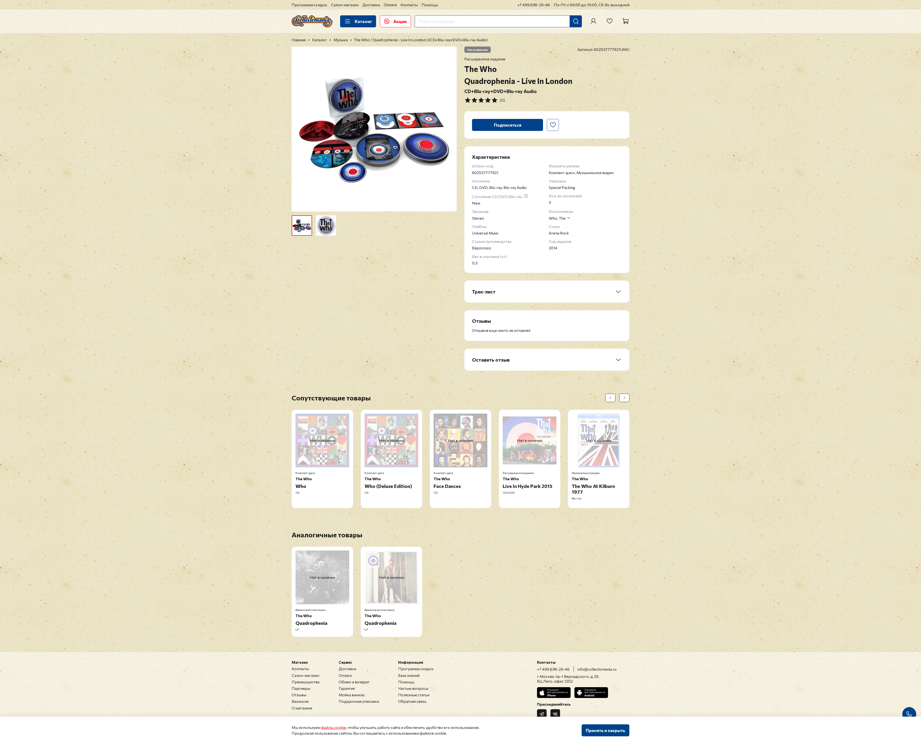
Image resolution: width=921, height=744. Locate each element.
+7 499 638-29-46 (533, 4)
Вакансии (300, 701)
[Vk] (555, 714)
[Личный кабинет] (593, 21)
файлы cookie (333, 727)
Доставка (371, 4)
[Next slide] (449, 129)
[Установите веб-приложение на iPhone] (554, 692)
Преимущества (305, 682)
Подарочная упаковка (359, 701)
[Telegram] (542, 714)
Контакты (409, 4)
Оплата (390, 4)
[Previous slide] (299, 129)
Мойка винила (351, 694)
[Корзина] (625, 21)
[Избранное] (609, 21)
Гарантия (347, 688)
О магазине (302, 708)
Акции (400, 21)
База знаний (408, 675)
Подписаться (507, 125)
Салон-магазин (345, 4)
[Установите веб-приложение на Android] (591, 692)
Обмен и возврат (354, 682)
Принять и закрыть (605, 730)
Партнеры (301, 688)
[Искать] (576, 21)
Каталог (363, 21)
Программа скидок (309, 4)
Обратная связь (412, 701)
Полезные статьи (413, 694)
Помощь (430, 4)
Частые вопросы (413, 688)
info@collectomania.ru (597, 669)
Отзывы (299, 694)
